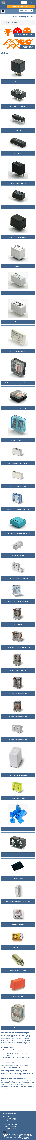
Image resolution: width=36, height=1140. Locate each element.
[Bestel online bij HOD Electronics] (4, 2)
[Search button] (32, 10)
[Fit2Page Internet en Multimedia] (25, 1137)
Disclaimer (30, 1134)
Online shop (7, 22)
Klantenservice (21, 1134)
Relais (16, 22)
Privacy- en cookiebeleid (12, 1136)
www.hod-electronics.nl (9, 1128)
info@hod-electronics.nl (9, 1126)
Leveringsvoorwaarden (9, 1134)
